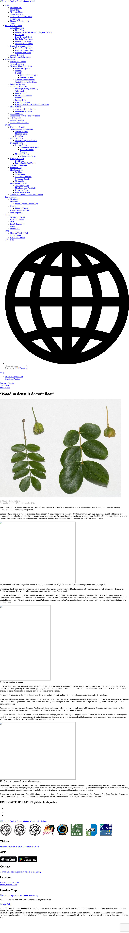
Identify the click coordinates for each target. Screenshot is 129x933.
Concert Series (21, 145)
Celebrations (20, 174)
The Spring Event (22, 186)
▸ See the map (32, 895)
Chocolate (19, 136)
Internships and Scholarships (26, 204)
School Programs (17, 28)
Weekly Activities (17, 159)
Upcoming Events (17, 127)
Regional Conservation (24, 50)
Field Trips (19, 30)
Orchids (18, 73)
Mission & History (17, 217)
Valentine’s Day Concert (30, 147)
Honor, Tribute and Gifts (20, 210)
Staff (12, 222)
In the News (15, 228)
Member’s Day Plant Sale (25, 188)
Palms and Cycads (22, 68)
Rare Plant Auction (17, 237)
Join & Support (11, 197)
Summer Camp (16, 168)
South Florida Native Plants (26, 82)
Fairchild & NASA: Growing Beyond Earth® (33, 32)
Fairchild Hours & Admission (21, 847)
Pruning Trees (20, 100)
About (7, 215)
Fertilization (20, 98)
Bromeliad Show (22, 190)
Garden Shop (15, 235)
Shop (7, 231)
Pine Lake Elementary (24, 39)
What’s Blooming (17, 64)
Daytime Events (16, 138)
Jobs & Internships (17, 224)
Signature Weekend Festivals (21, 129)
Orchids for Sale (26, 77)
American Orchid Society (25, 109)
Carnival (23, 152)
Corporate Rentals (22, 179)
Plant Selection (21, 93)
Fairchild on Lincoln (23, 53)
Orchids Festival (21, 132)
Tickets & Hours (16, 12)
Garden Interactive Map (19, 122)
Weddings (19, 172)
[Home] (17, 821)
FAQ (39, 872)
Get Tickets (9, 240)
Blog (35, 872)
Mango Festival (21, 134)
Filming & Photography (19, 21)
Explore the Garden (18, 62)
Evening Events (16, 143)
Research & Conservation (20, 46)
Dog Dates (19, 161)
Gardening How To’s (18, 86)
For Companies (16, 213)
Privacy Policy (6, 904)
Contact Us (4, 872)
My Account (5, 388)
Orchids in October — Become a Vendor (26, 195)
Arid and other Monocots (25, 80)
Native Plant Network (24, 48)
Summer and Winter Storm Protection (25, 116)
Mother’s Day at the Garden (26, 141)
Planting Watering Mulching (26, 89)
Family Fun (14, 10)
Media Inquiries (15, 872)
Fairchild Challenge (23, 41)
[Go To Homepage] (17, 1)
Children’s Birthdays (23, 177)
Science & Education (13, 26)
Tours (12, 23)
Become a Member (7, 383)
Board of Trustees (17, 219)
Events (7, 125)
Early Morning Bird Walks (25, 163)
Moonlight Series (22, 154)
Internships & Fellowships (20, 57)
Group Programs (16, 14)
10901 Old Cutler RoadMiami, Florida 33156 (9, 883)
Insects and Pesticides (23, 95)
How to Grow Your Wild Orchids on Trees (32, 104)
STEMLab (19, 35)
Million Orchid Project (24, 44)
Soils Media (20, 91)
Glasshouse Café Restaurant (21, 17)
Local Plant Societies (23, 111)
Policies (13, 226)
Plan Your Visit (16, 8)
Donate (13, 206)
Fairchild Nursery (17, 120)
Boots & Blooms (27, 150)
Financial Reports (22, 208)
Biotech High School (23, 37)
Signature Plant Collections (21, 66)
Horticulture (10, 59)
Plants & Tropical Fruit (19, 233)
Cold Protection (16, 113)
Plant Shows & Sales (18, 183)
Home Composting (22, 102)
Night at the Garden (28, 156)
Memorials (19, 181)
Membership (15, 199)
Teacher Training (17, 55)
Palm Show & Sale (22, 192)
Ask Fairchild (15, 118)
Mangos (18, 71)
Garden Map (15, 19)
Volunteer (14, 201)
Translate (23, 368)
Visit (7, 5)
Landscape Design (17, 84)
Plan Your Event (16, 170)
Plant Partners (15, 107)
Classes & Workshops (18, 165)
